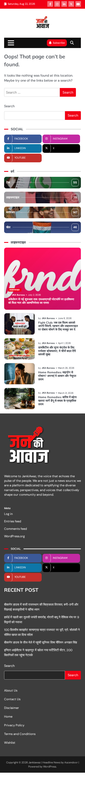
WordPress (49, 766)
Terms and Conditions (19, 734)
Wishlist (9, 743)
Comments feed (15, 529)
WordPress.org (14, 536)
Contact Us (12, 699)
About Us (10, 690)
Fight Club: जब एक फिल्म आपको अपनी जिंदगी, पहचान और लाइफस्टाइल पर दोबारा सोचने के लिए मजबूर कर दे (58, 326)
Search (9, 106)
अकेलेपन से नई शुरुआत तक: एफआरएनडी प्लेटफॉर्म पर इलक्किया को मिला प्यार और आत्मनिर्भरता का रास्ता (41, 301)
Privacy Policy (14, 725)
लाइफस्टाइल (41, 197)
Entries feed (12, 521)
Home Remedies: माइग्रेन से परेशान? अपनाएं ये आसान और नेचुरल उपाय (57, 375)
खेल (41, 227)
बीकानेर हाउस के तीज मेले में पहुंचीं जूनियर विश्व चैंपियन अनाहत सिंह (40, 642)
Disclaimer (11, 708)
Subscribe (59, 43)
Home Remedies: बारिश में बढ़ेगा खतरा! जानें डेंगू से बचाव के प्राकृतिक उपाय (57, 400)
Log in (8, 514)
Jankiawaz (34, 762)
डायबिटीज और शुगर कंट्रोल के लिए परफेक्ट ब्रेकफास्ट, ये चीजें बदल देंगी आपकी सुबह (57, 351)
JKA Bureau (18, 294)
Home (8, 716)
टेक (41, 182)
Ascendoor (71, 762)
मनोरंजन (41, 212)
